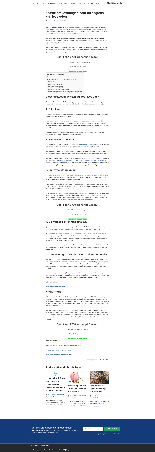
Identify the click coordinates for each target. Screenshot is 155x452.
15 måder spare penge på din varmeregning (59, 350)
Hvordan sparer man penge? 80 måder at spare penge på (63, 345)
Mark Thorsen (51, 20)
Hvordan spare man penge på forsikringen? (59, 354)
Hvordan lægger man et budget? (56, 286)
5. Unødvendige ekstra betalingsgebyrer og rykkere (64, 91)
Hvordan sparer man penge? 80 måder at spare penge (77, 388)
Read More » (60, 404)
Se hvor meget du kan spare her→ (77, 71)
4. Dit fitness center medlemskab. (58, 89)
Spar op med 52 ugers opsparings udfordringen (98, 389)
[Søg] (98, 3)
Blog (67, 450)
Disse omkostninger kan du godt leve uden (61, 79)
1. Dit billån (50, 82)
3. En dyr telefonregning (55, 87)
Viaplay (67, 303)
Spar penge (60, 394)
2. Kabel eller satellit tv (54, 84)
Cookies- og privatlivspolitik (57, 450)
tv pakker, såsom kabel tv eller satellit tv (90, 144)
